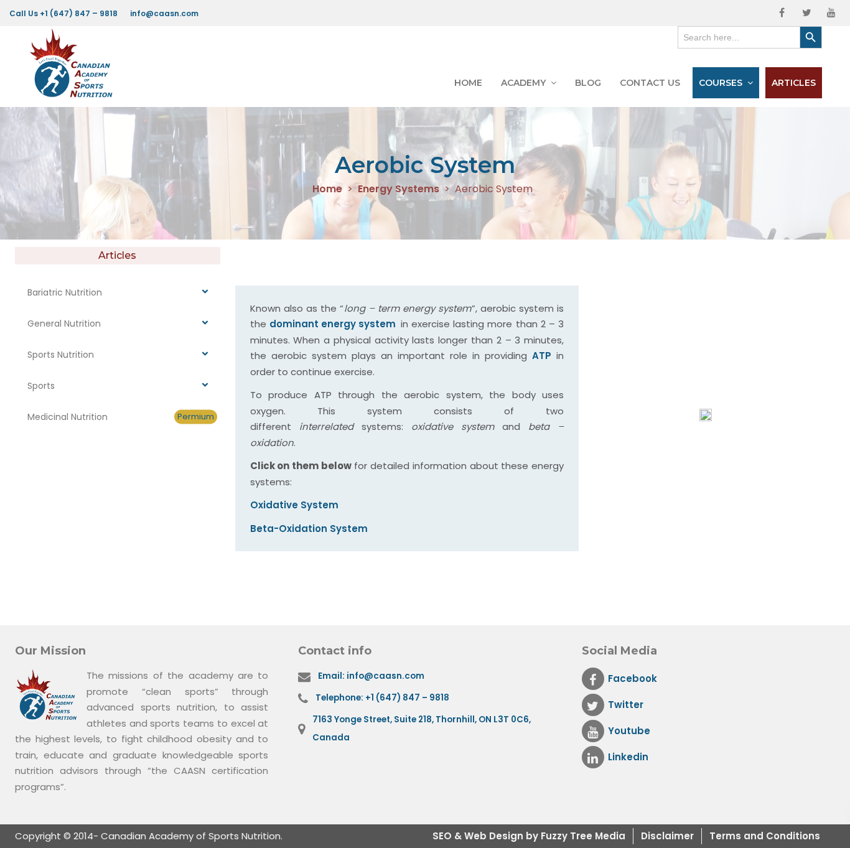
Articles (794, 82)
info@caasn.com (164, 13)
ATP (541, 355)
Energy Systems (398, 189)
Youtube (629, 730)
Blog (588, 82)
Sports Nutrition (60, 354)
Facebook (632, 678)
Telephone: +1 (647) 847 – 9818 (382, 698)
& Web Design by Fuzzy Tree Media (539, 835)
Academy (523, 82)
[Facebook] (781, 13)
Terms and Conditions (764, 835)
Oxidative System (294, 504)
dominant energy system (335, 323)
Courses (720, 82)
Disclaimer (667, 835)
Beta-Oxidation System (309, 528)
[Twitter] (806, 13)
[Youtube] (831, 13)
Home (468, 82)
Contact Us (650, 82)
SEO (443, 835)
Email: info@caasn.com (371, 676)
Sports (41, 386)
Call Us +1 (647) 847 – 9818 (63, 13)
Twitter (625, 704)
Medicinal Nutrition (120, 417)
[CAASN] (74, 63)
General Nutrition (64, 323)
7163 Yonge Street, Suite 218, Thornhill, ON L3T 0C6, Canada (421, 728)
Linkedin (628, 756)
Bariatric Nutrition (64, 292)
